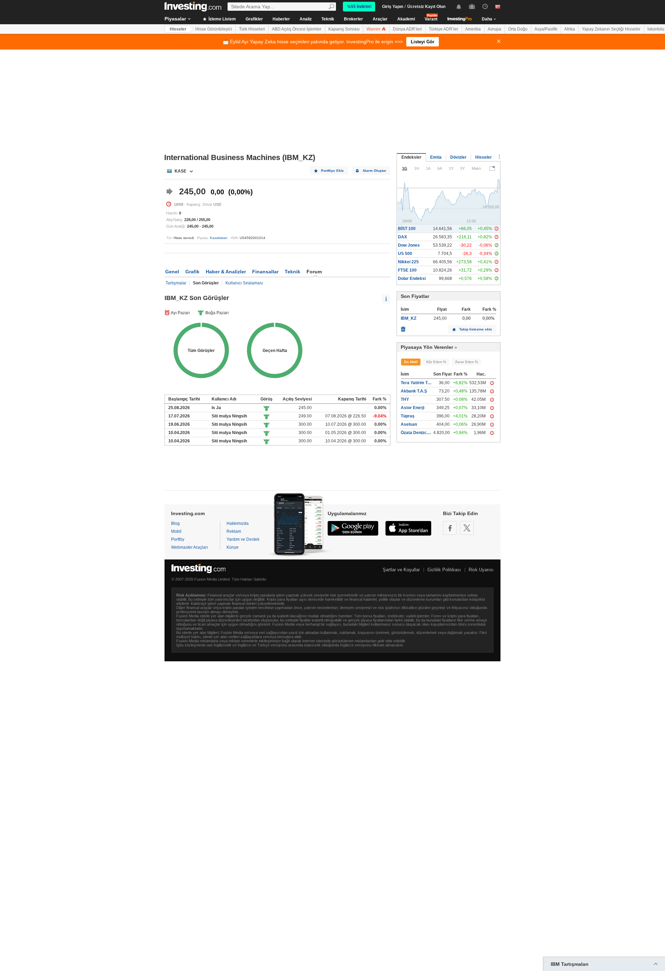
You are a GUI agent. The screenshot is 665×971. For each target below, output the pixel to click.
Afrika (569, 29)
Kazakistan (219, 238)
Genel (172, 271)
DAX (402, 237)
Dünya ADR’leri (407, 29)
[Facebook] (450, 528)
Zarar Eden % (466, 362)
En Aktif (410, 362)
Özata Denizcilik (416, 432)
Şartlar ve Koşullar (401, 569)
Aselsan (409, 424)
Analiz (306, 19)
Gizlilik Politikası (444, 569)
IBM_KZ (408, 318)
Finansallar (265, 271)
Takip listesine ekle (475, 329)
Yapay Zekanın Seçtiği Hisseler (611, 29)
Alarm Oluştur (374, 171)
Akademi (406, 19)
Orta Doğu (517, 29)
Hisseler (178, 29)
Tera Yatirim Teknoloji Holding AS (433, 382)
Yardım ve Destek (243, 539)
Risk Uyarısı (481, 569)
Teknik (327, 19)
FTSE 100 (407, 270)
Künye (233, 547)
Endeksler (411, 157)
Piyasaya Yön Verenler (427, 347)
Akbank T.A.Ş (414, 391)
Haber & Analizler (226, 271)
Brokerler (353, 19)
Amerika (473, 29)
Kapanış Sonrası (344, 29)
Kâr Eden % (436, 362)
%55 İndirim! (359, 6)
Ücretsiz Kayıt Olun (426, 6)
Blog (175, 523)
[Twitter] (467, 528)
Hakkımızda (238, 523)
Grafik (192, 271)
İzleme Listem (221, 19)
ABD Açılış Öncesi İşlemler (296, 29)
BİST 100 (407, 228)
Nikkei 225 (408, 261)
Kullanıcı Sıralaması (244, 283)
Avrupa (494, 29)
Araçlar (380, 19)
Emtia (436, 157)
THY (405, 399)
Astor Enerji (412, 407)
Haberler (281, 19)
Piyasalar (175, 18)
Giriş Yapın (392, 6)
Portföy (177, 539)
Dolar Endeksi (412, 278)
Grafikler (254, 19)
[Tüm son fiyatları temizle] (403, 327)
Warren (373, 29)
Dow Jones (409, 245)
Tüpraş (408, 416)
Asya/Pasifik (545, 29)
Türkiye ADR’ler (443, 29)
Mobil (176, 531)
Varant (431, 19)
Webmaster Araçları (189, 547)
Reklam (234, 531)
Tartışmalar (176, 283)
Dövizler (458, 157)
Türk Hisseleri (252, 29)
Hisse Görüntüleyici (213, 29)
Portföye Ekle (332, 171)
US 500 (405, 253)
